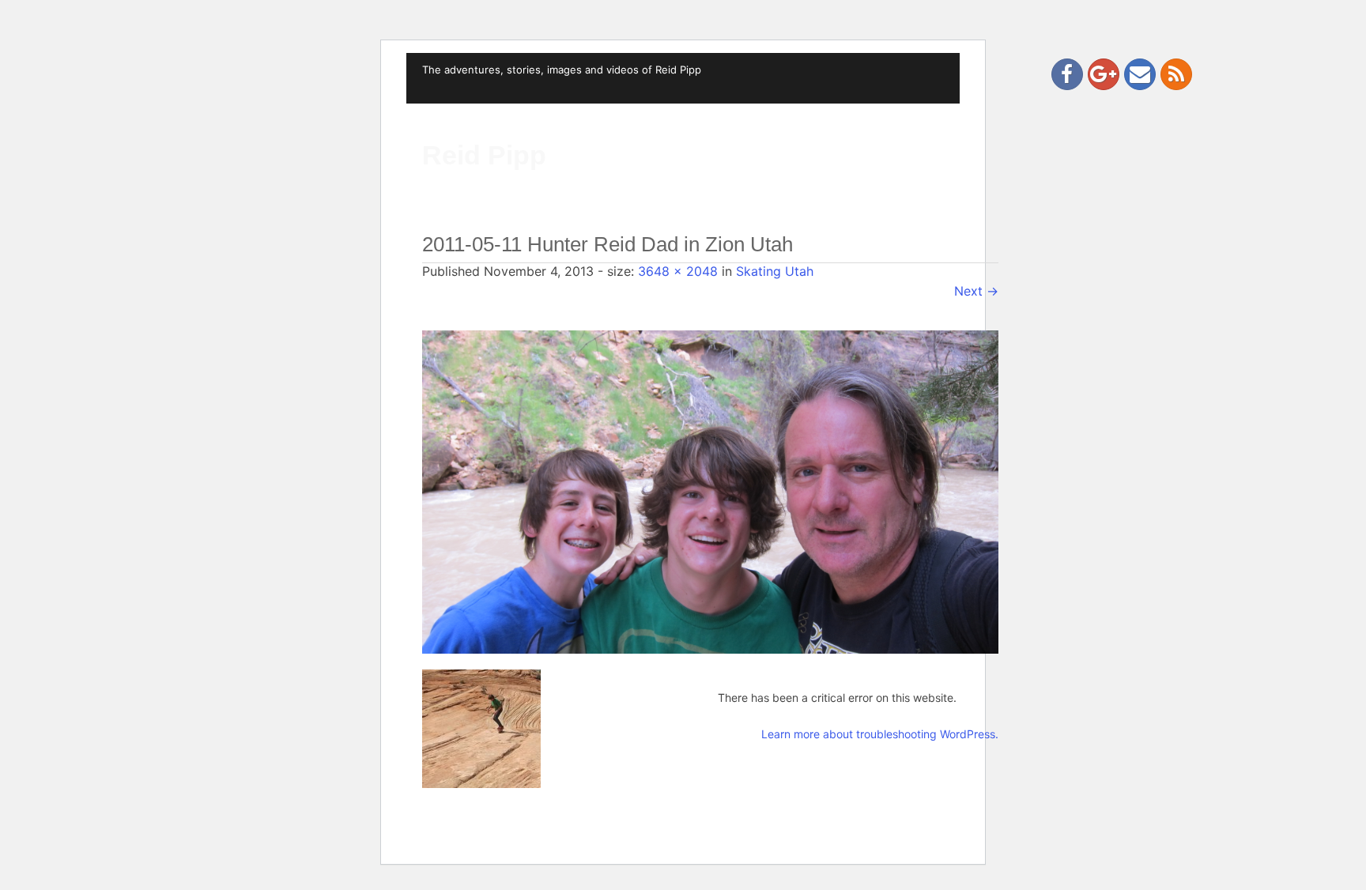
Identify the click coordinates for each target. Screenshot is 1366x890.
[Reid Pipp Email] (1140, 74)
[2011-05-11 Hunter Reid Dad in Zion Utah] (710, 491)
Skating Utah (774, 271)
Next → (976, 291)
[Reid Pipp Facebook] (1067, 74)
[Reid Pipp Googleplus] (1103, 74)
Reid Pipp (484, 155)
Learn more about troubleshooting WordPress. (879, 734)
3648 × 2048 (678, 271)
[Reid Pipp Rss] (1176, 74)
